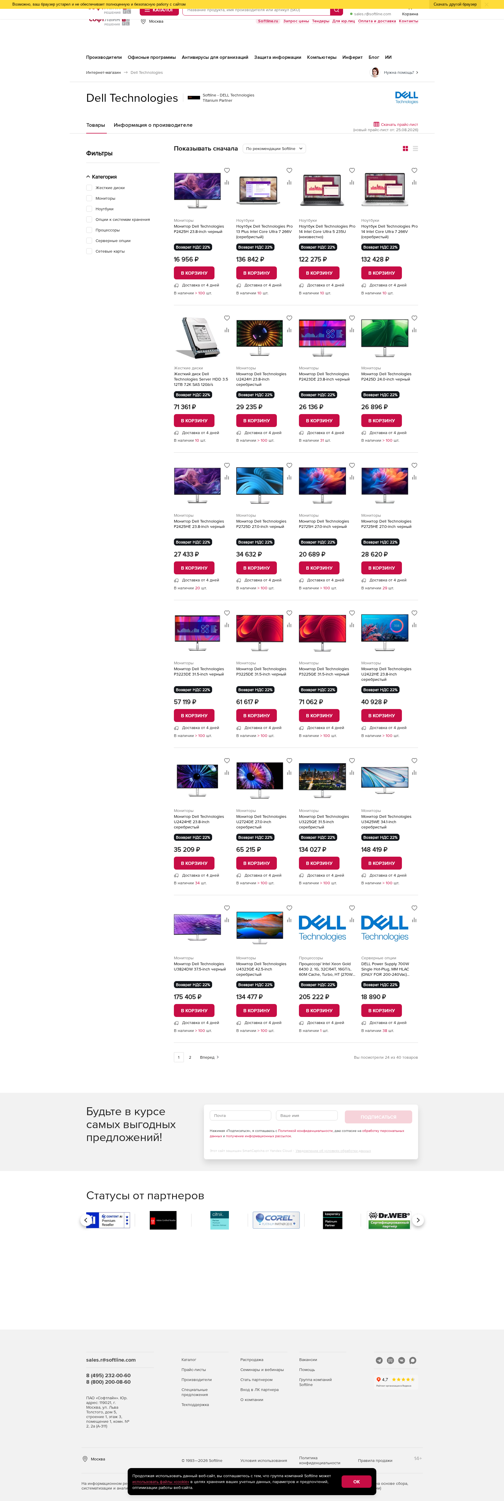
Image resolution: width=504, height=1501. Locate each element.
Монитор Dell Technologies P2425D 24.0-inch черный (386, 376)
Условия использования (263, 1460)
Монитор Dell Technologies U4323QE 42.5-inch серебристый (261, 969)
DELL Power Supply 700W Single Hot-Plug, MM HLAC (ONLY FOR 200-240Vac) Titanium (385, 969)
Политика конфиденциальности (319, 1460)
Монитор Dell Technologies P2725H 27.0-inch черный (324, 524)
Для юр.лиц (343, 21)
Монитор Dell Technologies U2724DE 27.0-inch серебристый (261, 821)
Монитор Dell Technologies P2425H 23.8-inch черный (199, 229)
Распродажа (251, 1359)
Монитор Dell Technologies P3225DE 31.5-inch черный (261, 671)
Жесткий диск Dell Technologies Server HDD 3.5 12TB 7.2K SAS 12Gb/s (201, 379)
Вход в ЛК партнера (259, 1389)
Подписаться (378, 1117)
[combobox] (274, 148)
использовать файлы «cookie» (160, 1481)
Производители (197, 1379)
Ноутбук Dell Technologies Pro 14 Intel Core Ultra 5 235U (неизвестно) (327, 231)
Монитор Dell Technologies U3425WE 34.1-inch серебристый (386, 821)
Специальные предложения (195, 1392)
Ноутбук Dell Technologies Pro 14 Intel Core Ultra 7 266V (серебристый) (389, 231)
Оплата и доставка (377, 21)
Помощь (307, 1369)
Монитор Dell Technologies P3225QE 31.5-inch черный (324, 671)
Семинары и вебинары (262, 1369)
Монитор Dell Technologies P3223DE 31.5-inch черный (199, 671)
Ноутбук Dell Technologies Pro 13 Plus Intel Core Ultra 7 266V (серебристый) (264, 231)
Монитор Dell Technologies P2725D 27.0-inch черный (261, 524)
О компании (251, 1399)
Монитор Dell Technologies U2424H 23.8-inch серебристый (261, 379)
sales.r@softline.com (372, 13)
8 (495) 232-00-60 (108, 1375)
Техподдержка (195, 1404)
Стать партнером (256, 1379)
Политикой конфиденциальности (305, 1131)
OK (356, 1481)
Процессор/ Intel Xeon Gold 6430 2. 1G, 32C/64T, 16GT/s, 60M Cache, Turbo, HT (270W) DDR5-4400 (326, 969)
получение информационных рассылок (258, 1136)
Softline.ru (268, 21)
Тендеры (320, 21)
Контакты (408, 21)
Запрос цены (296, 21)
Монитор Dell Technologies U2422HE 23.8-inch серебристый (386, 674)
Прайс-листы (194, 1369)
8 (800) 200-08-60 (108, 1382)
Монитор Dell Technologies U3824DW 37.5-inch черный (200, 966)
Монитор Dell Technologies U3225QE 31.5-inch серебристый (324, 821)
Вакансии (308, 1359)
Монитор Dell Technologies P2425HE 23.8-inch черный (199, 524)
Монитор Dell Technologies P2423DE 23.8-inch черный (324, 376)
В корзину (194, 273)
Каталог (189, 1359)
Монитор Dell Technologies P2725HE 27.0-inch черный (386, 524)
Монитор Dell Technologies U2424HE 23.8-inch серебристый (199, 821)
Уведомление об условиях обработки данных (333, 1151)
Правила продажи (375, 1460)
